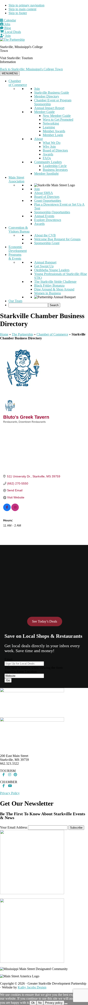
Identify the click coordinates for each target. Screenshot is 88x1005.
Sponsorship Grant (46, 243)
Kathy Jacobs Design (32, 987)
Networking (51, 123)
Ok (33, 1002)
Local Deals (12, 32)
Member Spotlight (46, 173)
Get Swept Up (44, 266)
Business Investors (55, 170)
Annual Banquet (45, 262)
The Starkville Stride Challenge (55, 281)
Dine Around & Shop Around (54, 289)
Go (8, 680)
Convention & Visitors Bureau (19, 229)
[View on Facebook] (7, 510)
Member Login (53, 135)
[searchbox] (28, 305)
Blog (7, 28)
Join (7, 36)
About (38, 139)
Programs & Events (15, 256)
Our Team (15, 301)
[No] (66, 1003)
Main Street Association (16, 179)
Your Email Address (13, 827)
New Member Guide (57, 115)
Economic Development (18, 249)
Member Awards (54, 131)
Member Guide (44, 112)
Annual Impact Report (49, 108)
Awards (48, 154)
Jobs (6, 24)
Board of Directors (55, 150)
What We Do (51, 142)
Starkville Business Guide (51, 92)
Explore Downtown (47, 220)
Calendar (9, 20)
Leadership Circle (55, 166)
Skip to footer (18, 13)
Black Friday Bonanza (49, 285)
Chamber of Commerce (18, 83)
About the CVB (45, 235)
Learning (49, 127)
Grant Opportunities (47, 200)
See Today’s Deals (44, 621)
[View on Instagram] (15, 510)
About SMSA (43, 193)
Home (4, 334)
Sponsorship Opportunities (52, 212)
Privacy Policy (10, 793)
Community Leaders (48, 162)
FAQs (47, 158)
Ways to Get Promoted (58, 119)
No (40, 1002)
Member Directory (46, 96)
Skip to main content (22, 9)
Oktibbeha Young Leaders (51, 270)
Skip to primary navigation (26, 5)
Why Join (49, 146)
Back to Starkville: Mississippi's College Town (31, 69)
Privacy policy (54, 1002)
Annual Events (44, 216)
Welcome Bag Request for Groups (57, 239)
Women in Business (47, 293)
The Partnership (22, 334)
